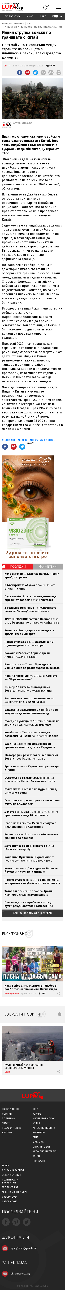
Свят (43, 16)
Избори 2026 (9, 1201)
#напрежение (11, 440)
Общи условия (11, 1175)
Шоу (35, 1109)
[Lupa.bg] (6, 125)
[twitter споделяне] (35, 72)
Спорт (6, 1123)
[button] (59, 1014)
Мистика (38, 1142)
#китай (50, 440)
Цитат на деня (41, 1146)
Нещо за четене (11, 1127)
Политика (8, 1118)
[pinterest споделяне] (27, 72)
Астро (36, 1156)
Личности (39, 1160)
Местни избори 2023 (14, 1192)
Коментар (39, 1132)
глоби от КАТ (10, 1187)
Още (55, 16)
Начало (7, 23)
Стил (36, 1137)
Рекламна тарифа (13, 1170)
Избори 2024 (9, 1196)
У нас (30, 16)
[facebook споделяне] (19, 72)
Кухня (36, 1123)
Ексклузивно (12, 993)
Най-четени (48, 566)
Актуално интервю (45, 1151)
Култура (7, 1132)
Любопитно (12, 16)
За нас (6, 1165)
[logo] (12, 7)
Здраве (37, 1113)
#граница (27, 440)
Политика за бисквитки (10, 1181)
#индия (40, 440)
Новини (19, 23)
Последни (18, 566)
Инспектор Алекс (44, 1118)
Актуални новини (44, 1127)
